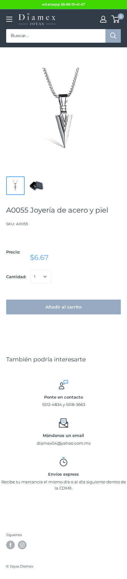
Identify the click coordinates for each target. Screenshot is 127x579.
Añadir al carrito (63, 307)
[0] (116, 19)
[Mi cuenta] (103, 19)
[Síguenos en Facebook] (10, 545)
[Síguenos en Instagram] (22, 545)
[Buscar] (113, 36)
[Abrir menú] (9, 19)
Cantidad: (16, 276)
